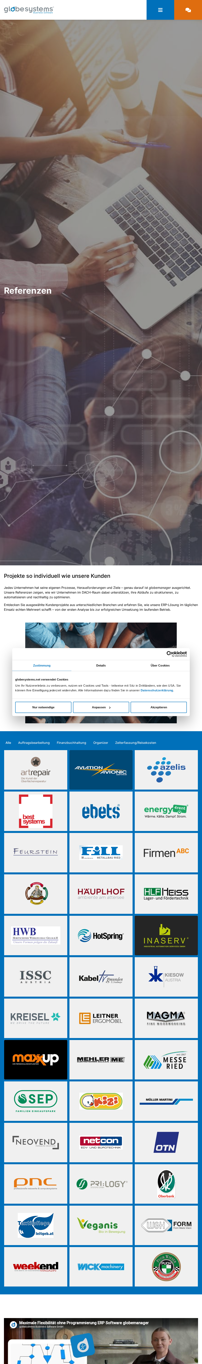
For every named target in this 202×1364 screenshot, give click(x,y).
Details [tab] (101, 665)
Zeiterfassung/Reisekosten (135, 743)
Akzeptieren (159, 707)
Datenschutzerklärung (157, 690)
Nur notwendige (43, 707)
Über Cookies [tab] (160, 665)
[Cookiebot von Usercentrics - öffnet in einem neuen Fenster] (169, 654)
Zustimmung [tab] (42, 665)
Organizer (100, 743)
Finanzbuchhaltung (71, 743)
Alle (8, 743)
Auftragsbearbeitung (34, 743)
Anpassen (99, 707)
